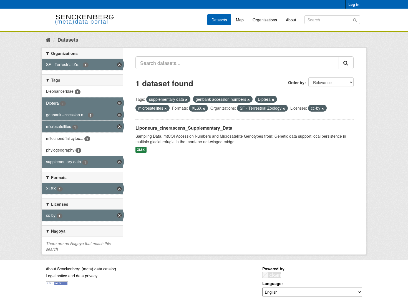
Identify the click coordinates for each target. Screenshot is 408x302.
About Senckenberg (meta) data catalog (81, 268)
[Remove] (186, 99)
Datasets (219, 19)
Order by (296, 82)
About (291, 19)
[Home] (48, 39)
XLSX (141, 150)
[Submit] (354, 19)
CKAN (271, 275)
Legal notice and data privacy (71, 275)
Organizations (265, 19)
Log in (353, 4)
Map (240, 19)
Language (271, 283)
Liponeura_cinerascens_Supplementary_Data (183, 128)
